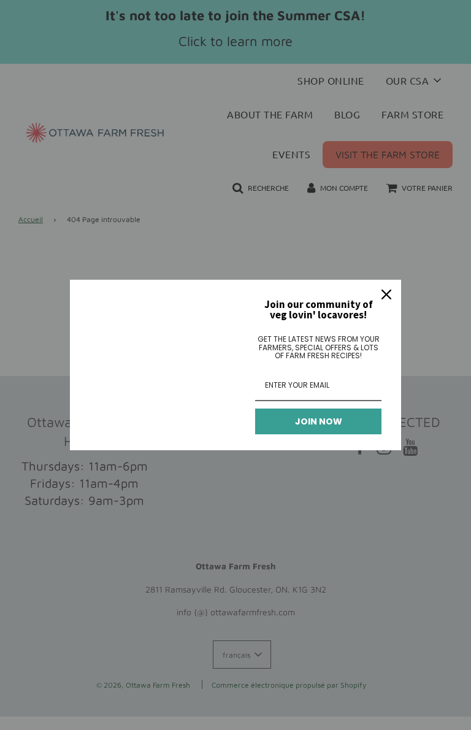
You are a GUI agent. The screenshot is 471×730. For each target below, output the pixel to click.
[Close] (386, 294)
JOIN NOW (318, 421)
